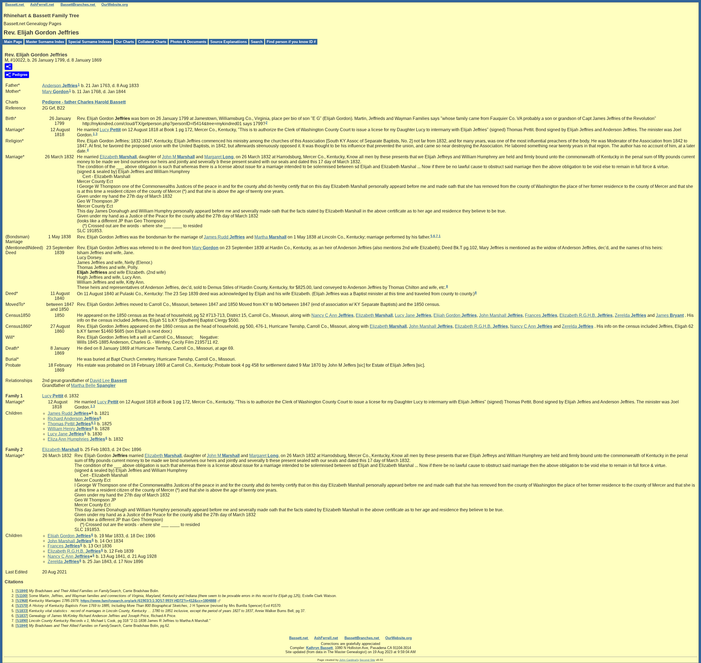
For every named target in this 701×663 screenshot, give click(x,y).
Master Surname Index (45, 42)
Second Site (367, 659)
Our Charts (125, 42)
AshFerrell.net (42, 4)
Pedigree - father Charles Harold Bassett (84, 102)
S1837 (22, 616)
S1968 (22, 601)
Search (257, 42)
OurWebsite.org (114, 4)
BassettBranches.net (78, 4)
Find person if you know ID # (291, 42)
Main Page (13, 42)
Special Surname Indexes (89, 42)
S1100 (22, 596)
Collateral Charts (152, 42)
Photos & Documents (188, 42)
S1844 (22, 591)
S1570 (22, 606)
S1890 (22, 621)
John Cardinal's (349, 659)
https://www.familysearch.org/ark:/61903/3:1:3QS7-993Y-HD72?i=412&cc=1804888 (148, 601)
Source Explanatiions (228, 42)
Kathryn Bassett (319, 648)
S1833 (22, 611)
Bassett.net (15, 4)
